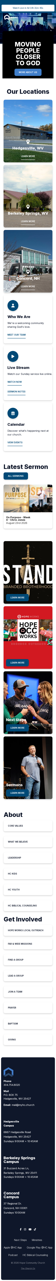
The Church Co (28, 1268)
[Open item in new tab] (28, 506)
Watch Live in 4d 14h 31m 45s (28, 8)
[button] (50, 17)
